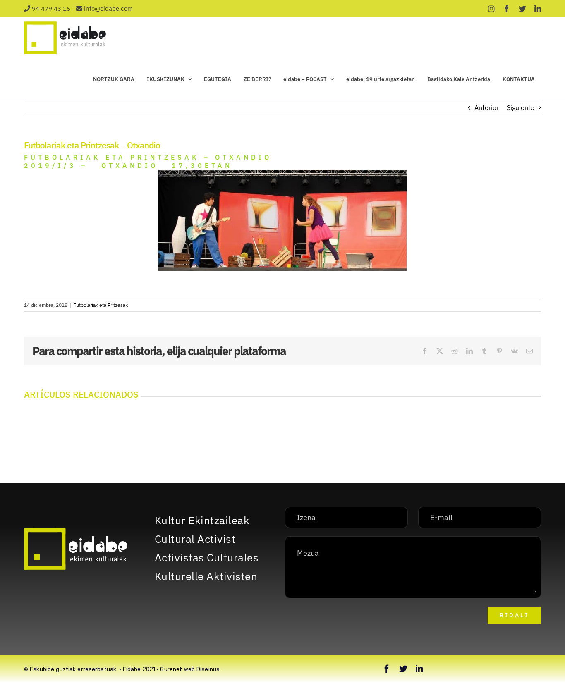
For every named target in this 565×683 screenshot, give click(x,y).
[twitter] (403, 669)
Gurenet (171, 669)
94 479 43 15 (51, 8)
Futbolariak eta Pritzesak (100, 305)
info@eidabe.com (108, 8)
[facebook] (387, 669)
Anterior (486, 107)
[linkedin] (419, 669)
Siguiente (520, 107)
